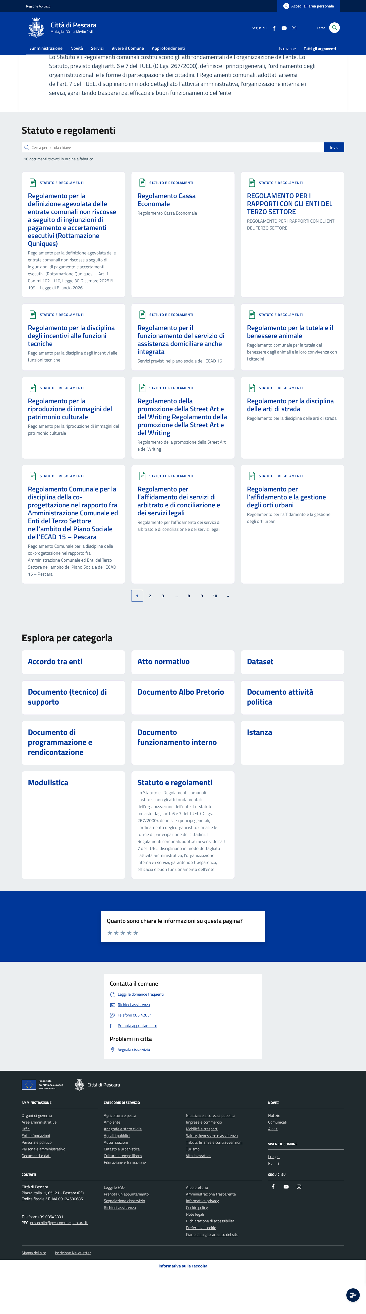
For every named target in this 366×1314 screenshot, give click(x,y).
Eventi (273, 1163)
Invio (334, 147)
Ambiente (112, 1122)
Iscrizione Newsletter (73, 1253)
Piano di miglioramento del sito (212, 1234)
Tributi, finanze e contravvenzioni (214, 1142)
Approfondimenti (168, 48)
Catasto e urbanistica (122, 1149)
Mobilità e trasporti (202, 1129)
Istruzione (287, 49)
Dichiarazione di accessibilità (210, 1221)
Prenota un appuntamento (126, 1194)
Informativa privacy (202, 1201)
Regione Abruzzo (38, 6)
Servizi (97, 48)
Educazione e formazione (125, 1162)
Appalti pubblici (117, 1135)
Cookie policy (197, 1207)
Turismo (192, 1149)
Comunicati (277, 1122)
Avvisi (273, 1129)
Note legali (195, 1214)
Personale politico (37, 1142)
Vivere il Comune (128, 48)
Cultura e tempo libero (123, 1156)
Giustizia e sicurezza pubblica (210, 1115)
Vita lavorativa (198, 1156)
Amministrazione (46, 48)
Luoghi (274, 1157)
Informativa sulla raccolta (183, 1265)
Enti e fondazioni (36, 1135)
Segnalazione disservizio (124, 1201)
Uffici (26, 1129)
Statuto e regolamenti (62, 182)
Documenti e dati (36, 1156)
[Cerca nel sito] (334, 27)
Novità (76, 48)
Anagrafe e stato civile (123, 1129)
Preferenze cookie (201, 1228)
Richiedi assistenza (120, 1207)
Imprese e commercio (204, 1122)
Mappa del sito (34, 1253)
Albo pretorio (197, 1187)
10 (215, 596)
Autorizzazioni (116, 1142)
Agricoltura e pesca (120, 1115)
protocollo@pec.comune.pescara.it (59, 1223)
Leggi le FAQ (114, 1187)
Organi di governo (37, 1115)
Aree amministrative (39, 1122)
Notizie (274, 1115)
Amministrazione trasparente (211, 1194)
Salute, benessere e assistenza (212, 1135)
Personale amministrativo (43, 1149)
